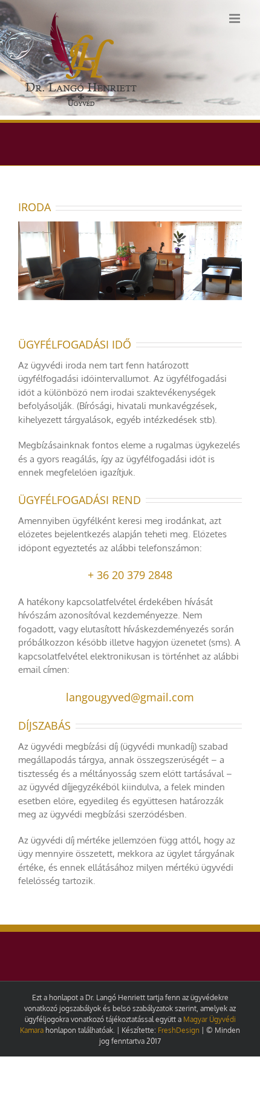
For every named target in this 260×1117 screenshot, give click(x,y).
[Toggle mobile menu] (235, 18)
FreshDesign (179, 1030)
